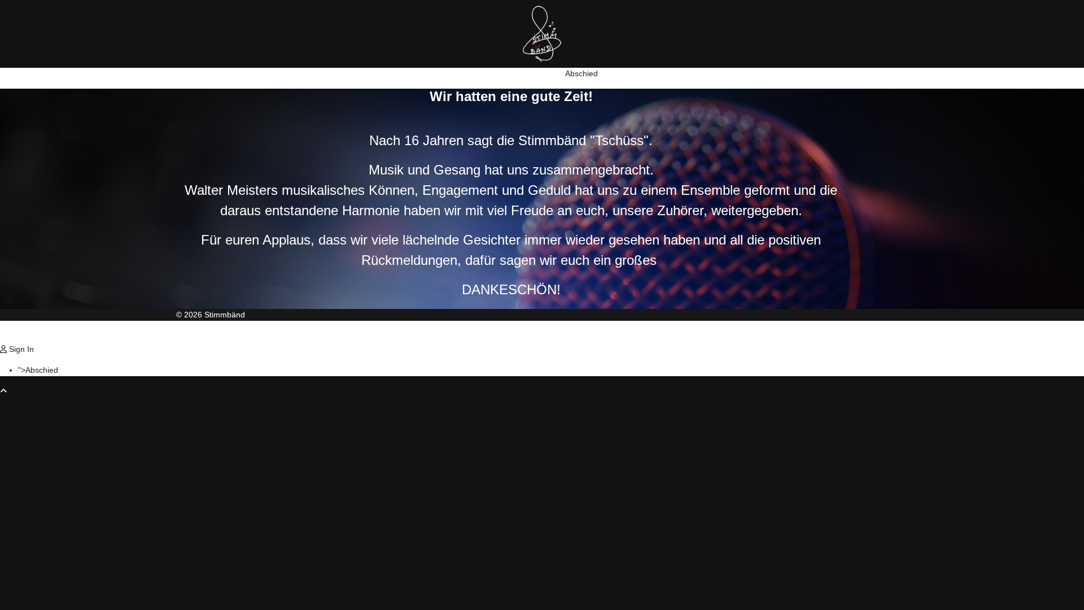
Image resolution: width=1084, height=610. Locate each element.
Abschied (581, 73)
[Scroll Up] (3, 390)
